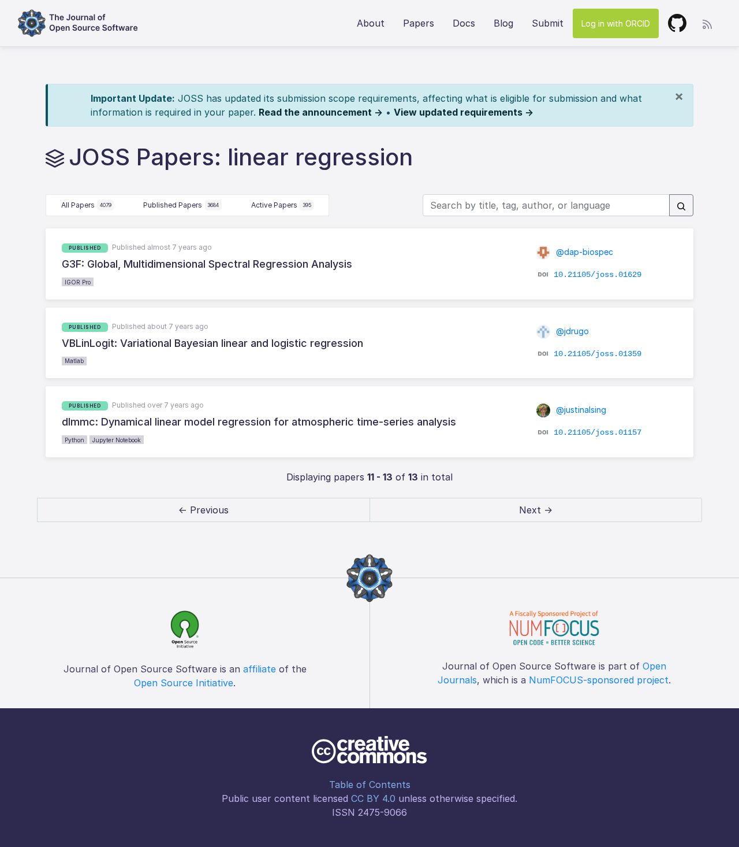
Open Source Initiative (183, 683)
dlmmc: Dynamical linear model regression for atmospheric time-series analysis (259, 422)
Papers (418, 23)
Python (74, 440)
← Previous (203, 510)
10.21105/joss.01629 (597, 274)
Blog (503, 23)
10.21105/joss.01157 (597, 432)
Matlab (74, 360)
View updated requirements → (463, 112)
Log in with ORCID (615, 23)
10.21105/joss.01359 (597, 353)
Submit (547, 23)
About (371, 23)
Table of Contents (369, 784)
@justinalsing (580, 410)
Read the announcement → (321, 112)
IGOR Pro (78, 282)
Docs (464, 23)
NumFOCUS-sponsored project (599, 680)
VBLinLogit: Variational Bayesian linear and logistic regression (212, 343)
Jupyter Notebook (116, 440)
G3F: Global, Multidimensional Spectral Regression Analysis (207, 264)
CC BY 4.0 (373, 798)
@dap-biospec (583, 252)
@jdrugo (571, 331)
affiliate (259, 669)
